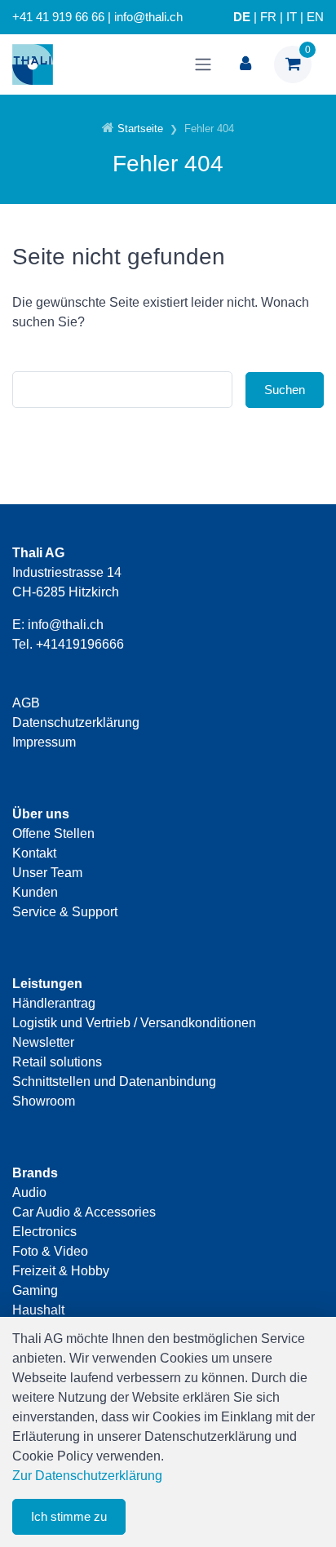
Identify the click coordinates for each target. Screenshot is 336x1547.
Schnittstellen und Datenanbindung (114, 1081)
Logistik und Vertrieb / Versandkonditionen (134, 1023)
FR (268, 17)
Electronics (44, 1232)
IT (291, 17)
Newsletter (43, 1042)
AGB (26, 703)
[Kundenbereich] (245, 64)
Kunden (35, 892)
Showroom (43, 1101)
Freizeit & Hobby (60, 1271)
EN (315, 17)
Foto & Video (50, 1251)
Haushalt (38, 1310)
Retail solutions (57, 1062)
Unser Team (47, 873)
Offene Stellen (53, 833)
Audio (29, 1192)
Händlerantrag (53, 1003)
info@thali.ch (66, 625)
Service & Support (64, 912)
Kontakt (34, 853)
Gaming (35, 1290)
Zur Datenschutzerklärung (87, 1476)
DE (241, 17)
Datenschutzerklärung (75, 722)
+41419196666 (80, 644)
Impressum (44, 742)
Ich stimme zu (69, 1516)
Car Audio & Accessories (84, 1212)
